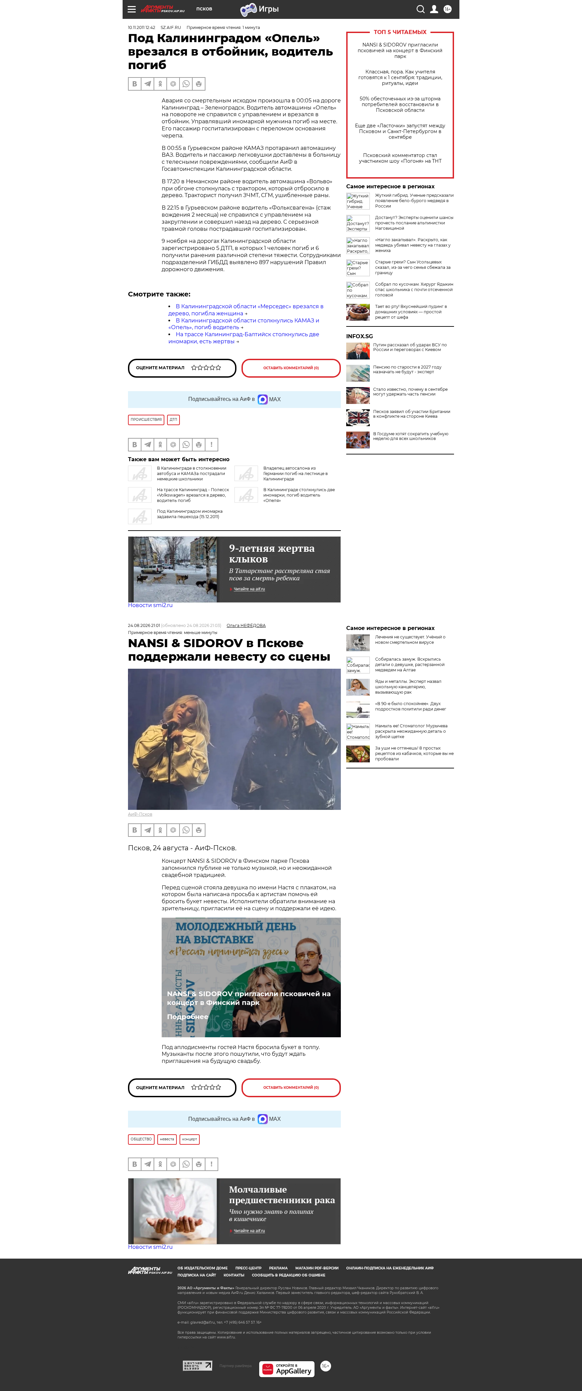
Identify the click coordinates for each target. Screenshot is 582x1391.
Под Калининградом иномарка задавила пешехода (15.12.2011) (190, 514)
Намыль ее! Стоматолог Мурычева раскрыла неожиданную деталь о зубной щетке (411, 731)
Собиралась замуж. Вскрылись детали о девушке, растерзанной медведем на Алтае (410, 664)
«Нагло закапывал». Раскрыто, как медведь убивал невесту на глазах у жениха (413, 245)
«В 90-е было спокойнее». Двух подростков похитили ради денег (410, 706)
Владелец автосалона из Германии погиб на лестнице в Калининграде (295, 473)
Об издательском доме (202, 1268)
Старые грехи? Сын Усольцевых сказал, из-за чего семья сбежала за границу (413, 267)
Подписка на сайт (196, 1275)
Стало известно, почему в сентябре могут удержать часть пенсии (410, 392)
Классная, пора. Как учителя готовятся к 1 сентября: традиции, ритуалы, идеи (400, 77)
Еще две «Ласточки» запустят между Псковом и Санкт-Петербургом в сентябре (400, 131)
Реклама (278, 1268)
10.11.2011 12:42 (141, 27)
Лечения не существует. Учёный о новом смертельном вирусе (410, 639)
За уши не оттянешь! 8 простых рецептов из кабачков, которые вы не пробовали (414, 753)
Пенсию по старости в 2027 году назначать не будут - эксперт (407, 369)
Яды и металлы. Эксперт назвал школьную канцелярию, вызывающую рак (408, 687)
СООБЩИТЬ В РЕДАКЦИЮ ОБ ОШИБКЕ (288, 1275)
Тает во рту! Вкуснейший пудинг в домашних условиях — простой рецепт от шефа (411, 312)
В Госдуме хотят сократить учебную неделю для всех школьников (410, 436)
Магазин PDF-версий (316, 1268)
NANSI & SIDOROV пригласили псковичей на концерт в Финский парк (400, 50)
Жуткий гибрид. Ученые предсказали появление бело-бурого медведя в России (414, 201)
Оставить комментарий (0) (291, 368)
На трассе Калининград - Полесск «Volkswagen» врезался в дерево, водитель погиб (193, 495)
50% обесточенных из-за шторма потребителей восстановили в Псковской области (400, 104)
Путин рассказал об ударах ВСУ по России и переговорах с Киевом (410, 347)
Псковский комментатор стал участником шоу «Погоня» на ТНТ (400, 158)
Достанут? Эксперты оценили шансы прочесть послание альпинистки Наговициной (414, 223)
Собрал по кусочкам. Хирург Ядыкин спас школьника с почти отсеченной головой (414, 289)
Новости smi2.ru (150, 605)
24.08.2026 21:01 (144, 625)
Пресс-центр (248, 1268)
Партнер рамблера (236, 1366)
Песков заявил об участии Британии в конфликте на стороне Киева (411, 414)
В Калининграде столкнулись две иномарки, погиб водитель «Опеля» (299, 495)
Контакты (234, 1275)
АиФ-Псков (140, 814)
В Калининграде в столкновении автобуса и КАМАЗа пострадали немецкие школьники (191, 473)
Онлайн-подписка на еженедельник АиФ (390, 1268)
